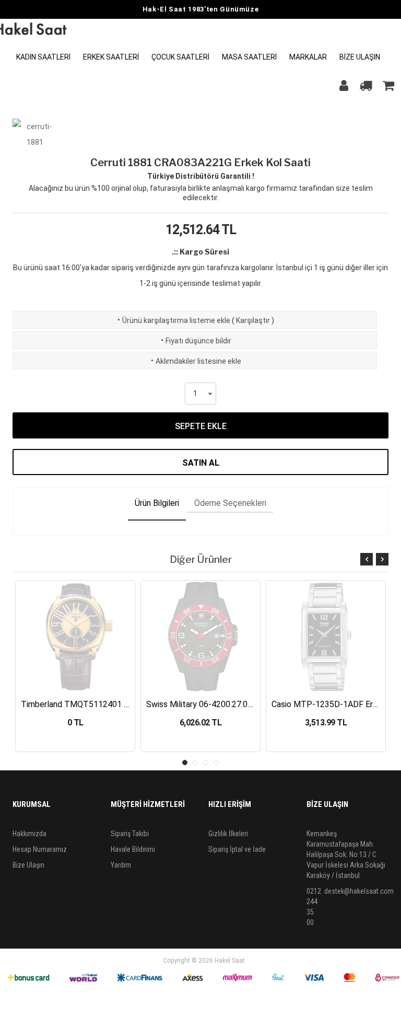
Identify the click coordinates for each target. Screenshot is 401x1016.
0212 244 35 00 (313, 907)
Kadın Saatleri (43, 57)
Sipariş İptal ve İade (237, 849)
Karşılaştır (253, 320)
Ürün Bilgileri (157, 503)
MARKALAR (308, 57)
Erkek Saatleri (111, 57)
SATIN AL (200, 463)
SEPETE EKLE (201, 426)
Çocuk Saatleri (180, 57)
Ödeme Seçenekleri (230, 503)
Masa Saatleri (249, 57)
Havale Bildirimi (133, 849)
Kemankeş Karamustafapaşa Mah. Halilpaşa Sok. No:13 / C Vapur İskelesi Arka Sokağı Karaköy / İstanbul (345, 854)
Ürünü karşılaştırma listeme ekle (172, 320)
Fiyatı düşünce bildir (195, 341)
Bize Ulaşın (359, 57)
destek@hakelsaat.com (359, 891)
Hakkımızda (29, 833)
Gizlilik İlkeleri (228, 833)
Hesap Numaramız (40, 849)
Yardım (121, 865)
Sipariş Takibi (130, 833)
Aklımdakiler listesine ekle (195, 361)
